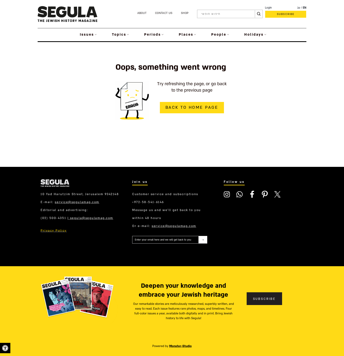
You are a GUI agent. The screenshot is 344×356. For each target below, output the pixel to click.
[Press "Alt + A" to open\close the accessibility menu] (5, 348)
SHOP (185, 13)
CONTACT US (163, 13)
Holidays (254, 34)
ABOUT (142, 13)
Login (268, 8)
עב (298, 8)
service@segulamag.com (77, 202)
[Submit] (259, 14)
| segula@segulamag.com (90, 218)
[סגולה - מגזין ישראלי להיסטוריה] (67, 14)
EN (304, 8)
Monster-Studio (180, 346)
